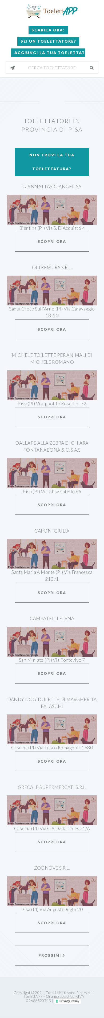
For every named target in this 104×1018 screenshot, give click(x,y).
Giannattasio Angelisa (51, 186)
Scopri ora (52, 241)
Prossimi (50, 955)
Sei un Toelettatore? (48, 41)
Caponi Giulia (52, 531)
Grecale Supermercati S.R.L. (52, 787)
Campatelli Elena (52, 618)
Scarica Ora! (48, 30)
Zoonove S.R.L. (52, 868)
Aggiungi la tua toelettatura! (49, 52)
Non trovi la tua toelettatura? (51, 162)
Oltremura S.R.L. (52, 267)
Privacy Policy (69, 1001)
